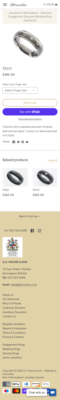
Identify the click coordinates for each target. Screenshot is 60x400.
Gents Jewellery (12, 357)
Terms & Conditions (14, 332)
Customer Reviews (13, 307)
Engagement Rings (13, 344)
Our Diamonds (10, 299)
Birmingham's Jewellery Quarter (27, 377)
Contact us (9, 316)
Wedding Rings (11, 349)
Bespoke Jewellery (13, 324)
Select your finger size (14, 84)
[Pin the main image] (22, 141)
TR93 (5, 190)
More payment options (30, 119)
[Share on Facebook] (13, 141)
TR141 (36, 190)
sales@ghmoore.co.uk (24, 284)
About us (7, 294)
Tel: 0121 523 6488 (15, 230)
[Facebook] (32, 230)
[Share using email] (27, 141)
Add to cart (30, 102)
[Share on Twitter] (18, 141)
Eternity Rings (10, 353)
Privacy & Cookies (13, 337)
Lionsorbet (8, 374)
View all (53, 160)
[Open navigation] (5, 4)
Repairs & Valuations (14, 328)
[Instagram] (39, 230)
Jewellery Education (14, 312)
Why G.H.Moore (11, 303)
